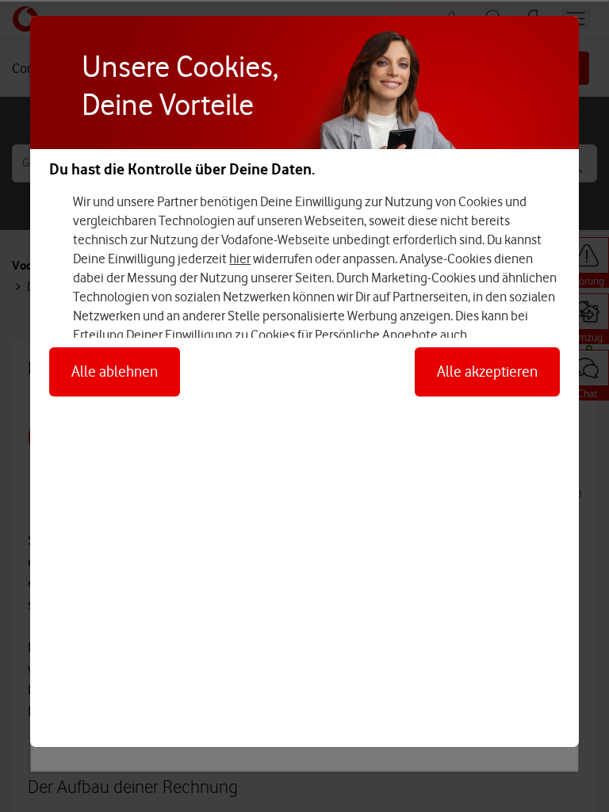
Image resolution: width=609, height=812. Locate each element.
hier (240, 258)
